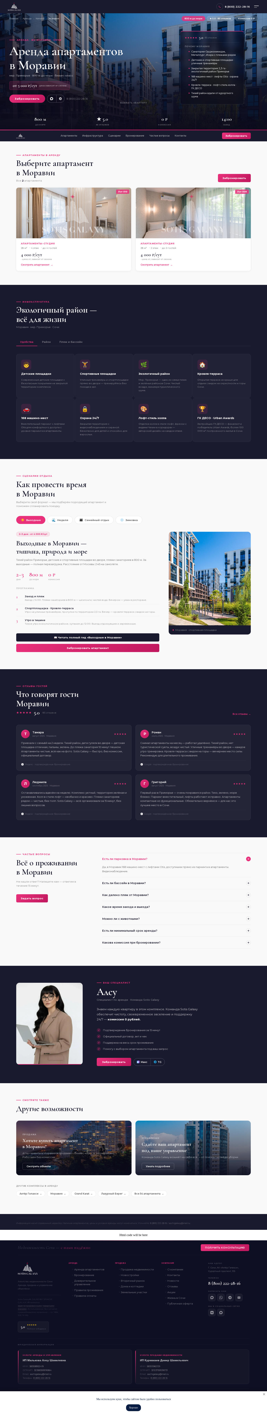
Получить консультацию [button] (225, 1247)
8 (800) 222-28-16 (77, 98)
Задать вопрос (32, 898)
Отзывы (172, 1286)
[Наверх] (258, 1367)
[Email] (239, 1297)
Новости (173, 1280)
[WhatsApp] (221, 1297)
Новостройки (130, 1275)
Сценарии (114, 135)
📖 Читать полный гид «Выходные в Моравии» (88, 637)
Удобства (26, 341)
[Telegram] (230, 1297)
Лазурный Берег (112, 1193)
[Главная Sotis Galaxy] (20, 135)
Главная (13, 18)
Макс (144, 1062)
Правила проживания (88, 1290)
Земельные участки (134, 1292)
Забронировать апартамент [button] (88, 648)
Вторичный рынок (133, 1280)
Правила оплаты (85, 1295)
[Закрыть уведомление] (264, 1394)
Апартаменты (69, 135)
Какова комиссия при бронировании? (131, 942)
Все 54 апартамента (147, 1193)
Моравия (56, 1193)
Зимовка (129, 520)
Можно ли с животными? (121, 919)
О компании (175, 1269)
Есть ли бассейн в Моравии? (124, 883)
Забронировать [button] (27, 98)
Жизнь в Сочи (176, 1297)
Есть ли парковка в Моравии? (124, 859)
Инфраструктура (92, 135)
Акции (171, 1292)
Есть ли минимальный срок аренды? (129, 930)
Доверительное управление (85, 1282)
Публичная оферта (180, 1303)
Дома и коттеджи (132, 1286)
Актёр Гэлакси (29, 1193)
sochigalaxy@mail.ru (179, 1223)
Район (46, 341)
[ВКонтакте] (212, 1312)
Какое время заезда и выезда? (126, 907)
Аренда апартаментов (89, 1269)
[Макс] (212, 1297)
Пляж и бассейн (70, 341)
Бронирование (135, 135)
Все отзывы (240, 713)
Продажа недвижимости (137, 1269)
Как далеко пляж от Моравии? (125, 895)
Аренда (27, 18)
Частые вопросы (159, 135)
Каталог (40, 18)
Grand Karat (81, 1193)
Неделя (60, 520)
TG (159, 1062)
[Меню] (256, 6)
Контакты (180, 135)
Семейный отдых (94, 520)
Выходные (31, 520)
